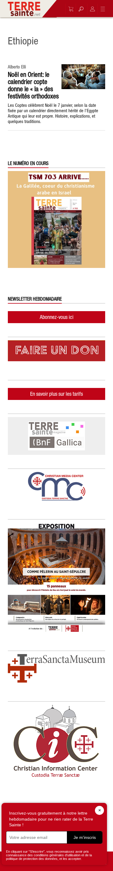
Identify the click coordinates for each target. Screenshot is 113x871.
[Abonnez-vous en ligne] (69, 9)
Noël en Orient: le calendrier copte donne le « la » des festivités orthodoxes (33, 85)
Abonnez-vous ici (57, 317)
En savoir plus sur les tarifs (56, 394)
